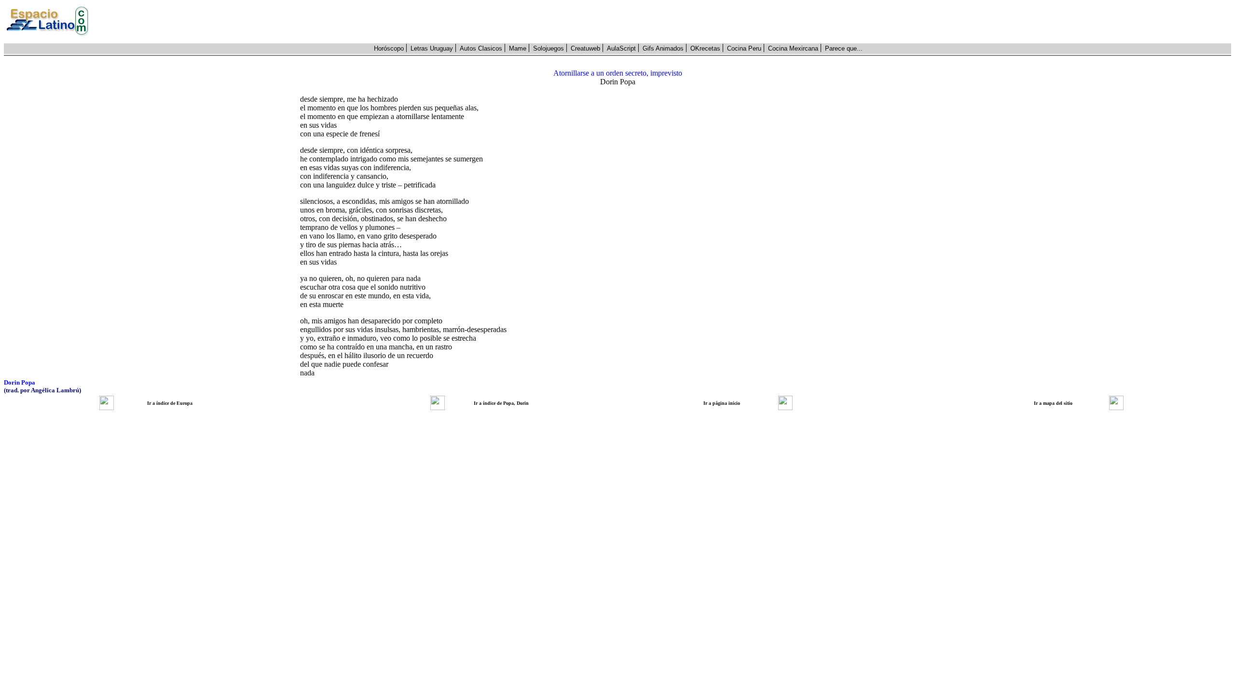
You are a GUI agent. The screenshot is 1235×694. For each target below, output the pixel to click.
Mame (517, 48)
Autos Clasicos (481, 48)
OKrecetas (705, 48)
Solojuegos (548, 48)
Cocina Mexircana (793, 48)
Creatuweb (585, 48)
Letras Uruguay (432, 48)
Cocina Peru (744, 48)
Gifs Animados (663, 48)
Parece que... (844, 48)
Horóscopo (389, 48)
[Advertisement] (665, 21)
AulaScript (621, 48)
